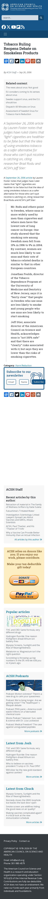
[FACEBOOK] (11, 61)
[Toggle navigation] (5, 34)
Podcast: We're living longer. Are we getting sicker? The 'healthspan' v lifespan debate (23, 703)
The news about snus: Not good (22, 87)
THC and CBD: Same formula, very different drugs (23, 631)
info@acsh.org (17, 860)
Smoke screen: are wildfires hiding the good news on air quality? (23, 808)
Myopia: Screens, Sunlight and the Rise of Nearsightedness (23, 646)
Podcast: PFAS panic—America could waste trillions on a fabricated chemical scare (24, 712)
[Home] (23, 7)
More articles (33, 776)
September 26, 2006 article (19, 177)
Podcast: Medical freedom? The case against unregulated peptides (24, 725)
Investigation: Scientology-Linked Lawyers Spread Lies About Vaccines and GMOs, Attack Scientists (22, 518)
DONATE (24, 578)
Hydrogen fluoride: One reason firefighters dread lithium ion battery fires (21, 639)
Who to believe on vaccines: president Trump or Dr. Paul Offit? (23, 765)
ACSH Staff (11, 72)
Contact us (24, 841)
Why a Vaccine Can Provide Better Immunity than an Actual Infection (23, 534)
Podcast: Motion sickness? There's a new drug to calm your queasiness (24, 695)
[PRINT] (38, 61)
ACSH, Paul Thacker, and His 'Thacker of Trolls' (20, 527)
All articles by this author (27, 539)
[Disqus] (24, 435)
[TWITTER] (17, 61)
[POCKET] (27, 61)
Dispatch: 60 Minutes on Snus (20, 106)
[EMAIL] (6, 61)
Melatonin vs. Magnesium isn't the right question (23, 653)
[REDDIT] (33, 61)
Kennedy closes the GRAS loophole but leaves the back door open (23, 801)
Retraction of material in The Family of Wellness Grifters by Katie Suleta (24, 506)
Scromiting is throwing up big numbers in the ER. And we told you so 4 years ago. (23, 660)
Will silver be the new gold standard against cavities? (23, 771)
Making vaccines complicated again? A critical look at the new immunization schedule (24, 815)
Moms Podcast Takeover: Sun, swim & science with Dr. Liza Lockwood (24, 719)
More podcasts (32, 731)
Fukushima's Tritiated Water (20, 510)
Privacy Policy (10, 841)
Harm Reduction (23, 365)
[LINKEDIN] (22, 61)
